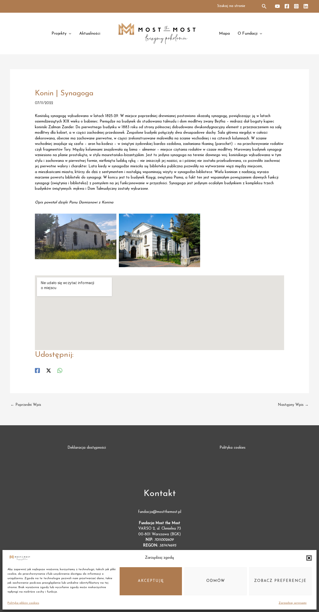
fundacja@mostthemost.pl (159, 512)
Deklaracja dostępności (87, 448)
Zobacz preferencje (280, 581)
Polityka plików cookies (23, 603)
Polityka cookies (232, 448)
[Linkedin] (306, 6)
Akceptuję (151, 581)
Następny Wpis (293, 405)
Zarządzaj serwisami (293, 603)
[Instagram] (296, 6)
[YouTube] (277, 6)
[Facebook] (287, 6)
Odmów (215, 581)
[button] (309, 557)
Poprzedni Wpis (25, 405)
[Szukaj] (264, 6)
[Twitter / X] (48, 370)
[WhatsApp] (59, 370)
